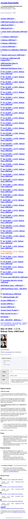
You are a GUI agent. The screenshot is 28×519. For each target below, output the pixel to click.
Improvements (6, 360)
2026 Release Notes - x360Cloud (12, 285)
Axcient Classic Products (9, 310)
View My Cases (11, 7)
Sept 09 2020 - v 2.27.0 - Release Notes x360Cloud (12, 479)
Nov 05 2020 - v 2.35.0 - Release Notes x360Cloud (12, 494)
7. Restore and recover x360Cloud (13, 55)
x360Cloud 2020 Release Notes (11, 68)
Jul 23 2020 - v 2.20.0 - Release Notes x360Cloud (12, 185)
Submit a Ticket (4, 7)
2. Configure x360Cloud (9, 37)
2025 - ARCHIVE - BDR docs (11, 320)
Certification (8, 508)
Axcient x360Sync (7, 304)
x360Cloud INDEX (7, 25)
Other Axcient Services (9, 313)
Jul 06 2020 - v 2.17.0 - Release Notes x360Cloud (12, 201)
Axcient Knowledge (10, 2)
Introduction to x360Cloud (12, 294)
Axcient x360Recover (8, 300)
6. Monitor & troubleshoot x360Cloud (14, 50)
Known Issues (6, 364)
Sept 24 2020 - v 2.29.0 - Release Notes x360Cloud (12, 501)
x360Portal (3, 508)
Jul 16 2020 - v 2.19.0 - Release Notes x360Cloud (12, 191)
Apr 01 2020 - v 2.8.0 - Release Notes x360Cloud (12, 247)
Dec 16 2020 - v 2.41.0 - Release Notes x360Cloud (12, 486)
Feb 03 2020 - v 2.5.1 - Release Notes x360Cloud (12, 268)
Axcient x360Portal (7, 307)
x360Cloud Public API (10, 297)
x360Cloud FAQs (6, 28)
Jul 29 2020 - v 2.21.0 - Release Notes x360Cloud (12, 180)
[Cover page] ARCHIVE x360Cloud (15, 277)
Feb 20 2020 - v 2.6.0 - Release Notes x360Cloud (12, 262)
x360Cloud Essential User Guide (12, 22)
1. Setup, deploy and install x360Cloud (14, 31)
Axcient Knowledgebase (6, 322)
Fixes (4, 362)
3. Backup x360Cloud (8, 40)
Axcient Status (13, 470)
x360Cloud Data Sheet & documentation (9, 64)
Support (6, 469)
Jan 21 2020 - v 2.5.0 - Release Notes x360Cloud (12, 273)
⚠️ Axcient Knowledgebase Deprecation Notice (11, 6)
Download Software (19, 508)
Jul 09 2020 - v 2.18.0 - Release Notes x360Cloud (12, 196)
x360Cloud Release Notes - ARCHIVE (14, 289)
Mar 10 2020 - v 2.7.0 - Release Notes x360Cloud (12, 252)
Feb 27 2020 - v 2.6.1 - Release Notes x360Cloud (12, 257)
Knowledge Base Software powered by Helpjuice (14, 517)
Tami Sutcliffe (8, 352)
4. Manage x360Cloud (8, 43)
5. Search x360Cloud (8, 46)
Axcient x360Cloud (7, 18)
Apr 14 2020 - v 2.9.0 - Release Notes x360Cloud (12, 242)
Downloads (4, 317)
